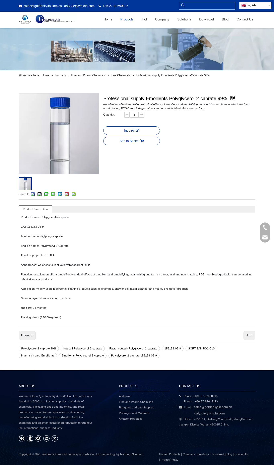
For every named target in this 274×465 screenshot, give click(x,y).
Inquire (129, 130)
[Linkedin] (46, 438)
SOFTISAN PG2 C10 (201, 348)
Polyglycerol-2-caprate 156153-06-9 (134, 355)
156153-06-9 (172, 348)
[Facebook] (38, 438)
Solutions (203, 454)
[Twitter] (55, 438)
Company (189, 454)
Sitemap (137, 454)
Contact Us (241, 454)
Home (163, 454)
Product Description (35, 209)
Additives (124, 396)
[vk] (22, 438)
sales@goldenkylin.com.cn (42, 6)
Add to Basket (129, 141)
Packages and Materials (134, 413)
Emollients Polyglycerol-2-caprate (83, 355)
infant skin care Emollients (37, 355)
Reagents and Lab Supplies (136, 407)
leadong (125, 454)
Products (174, 454)
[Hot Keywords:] (183, 5)
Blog (229, 454)
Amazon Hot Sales (130, 418)
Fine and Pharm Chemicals (136, 401)
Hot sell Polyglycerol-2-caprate (82, 348)
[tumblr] (30, 438)
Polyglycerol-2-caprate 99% (38, 348)
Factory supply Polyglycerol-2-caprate (133, 348)
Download (217, 454)
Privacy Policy (169, 459)
